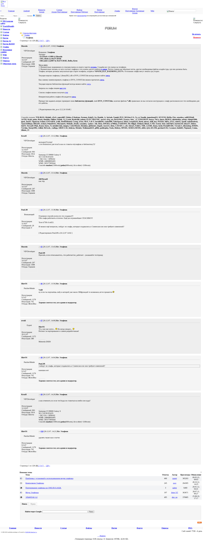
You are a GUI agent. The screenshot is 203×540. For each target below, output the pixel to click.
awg (174, 483)
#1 (41, 46)
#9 (41, 394)
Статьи (59, 10)
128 (47, 41)
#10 (42, 431)
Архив (41, 12)
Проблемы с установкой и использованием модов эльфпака (49, 478)
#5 (41, 247)
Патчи (99, 10)
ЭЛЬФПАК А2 (31, 497)
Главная (11, 11)
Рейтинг (84, 12)
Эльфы (117, 11)
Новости (41, 10)
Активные (140, 11)
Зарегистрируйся (81, 15)
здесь (108, 76)
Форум (135, 9)
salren (174, 488)
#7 (41, 321)
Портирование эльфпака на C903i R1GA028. (43, 488)
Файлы (79, 10)
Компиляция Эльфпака (34, 483)
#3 (41, 173)
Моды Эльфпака (32, 493)
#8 (41, 358)
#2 (41, 136)
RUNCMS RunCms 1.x (31, 532)
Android (26, 11)
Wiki (152, 11)
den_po (174, 497)
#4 (41, 210)
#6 (41, 284)
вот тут (63, 88)
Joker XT (174, 493)
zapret (174, 478)
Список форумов (29, 33)
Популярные (62, 12)
